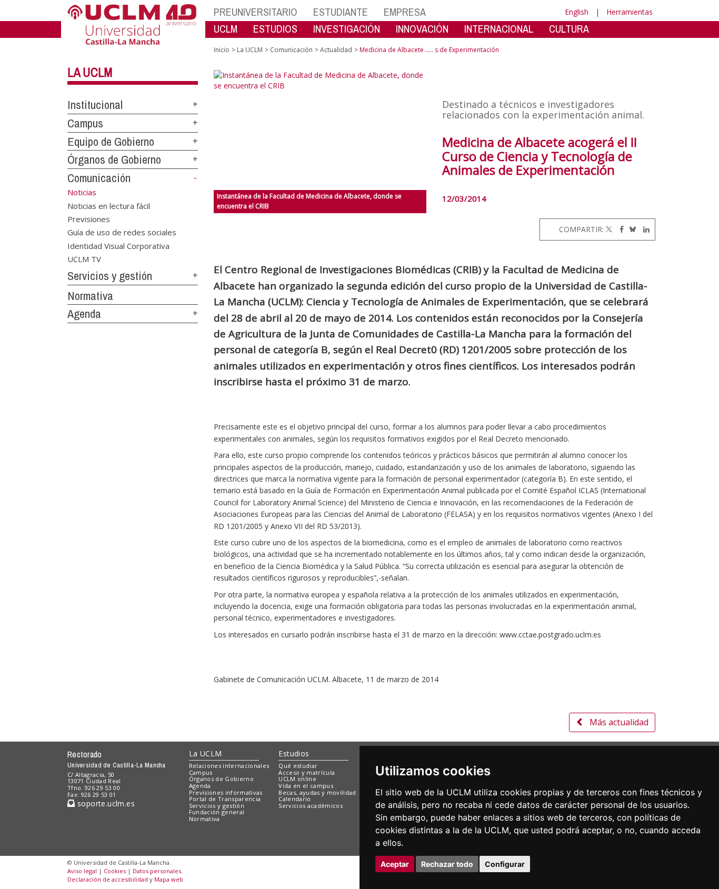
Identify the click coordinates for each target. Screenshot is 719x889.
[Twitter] (609, 229)
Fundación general (217, 812)
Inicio (221, 49)
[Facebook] (619, 229)
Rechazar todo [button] (447, 864)
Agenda (84, 314)
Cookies (115, 871)
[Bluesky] (631, 229)
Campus (85, 123)
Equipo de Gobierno (110, 141)
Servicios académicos (310, 806)
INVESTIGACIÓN (346, 29)
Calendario (294, 799)
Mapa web (168, 879)
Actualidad (336, 49)
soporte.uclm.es (105, 803)
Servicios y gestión (109, 276)
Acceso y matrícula (306, 772)
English (576, 12)
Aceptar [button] (395, 864)
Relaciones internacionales (229, 766)
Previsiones (88, 218)
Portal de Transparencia (225, 799)
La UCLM (90, 72)
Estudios (293, 753)
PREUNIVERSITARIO (255, 12)
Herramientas (629, 12)
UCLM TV (84, 259)
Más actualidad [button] (619, 722)
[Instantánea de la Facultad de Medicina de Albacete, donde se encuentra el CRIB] (320, 130)
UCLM (225, 29)
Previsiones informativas (226, 792)
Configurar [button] (505, 864)
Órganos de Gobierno (114, 159)
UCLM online (297, 779)
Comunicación (99, 178)
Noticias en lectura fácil (108, 205)
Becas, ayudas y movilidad (317, 792)
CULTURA (569, 29)
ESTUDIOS (275, 29)
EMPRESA (405, 12)
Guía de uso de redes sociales (121, 232)
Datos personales (157, 871)
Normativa (90, 296)
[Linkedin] (644, 229)
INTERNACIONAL (498, 29)
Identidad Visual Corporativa (118, 245)
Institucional (95, 105)
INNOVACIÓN (422, 29)
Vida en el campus (305, 786)
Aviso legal (82, 871)
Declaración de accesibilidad (107, 879)
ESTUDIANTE (340, 12)
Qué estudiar (297, 766)
